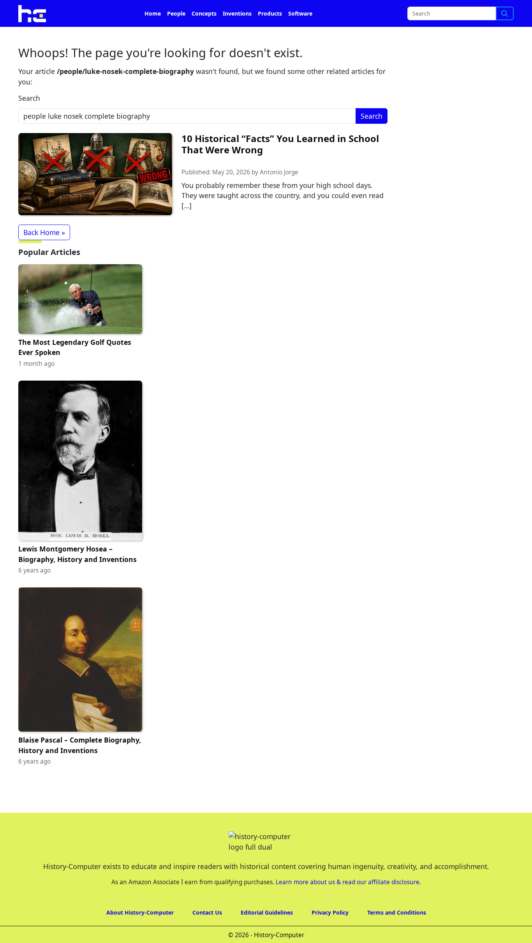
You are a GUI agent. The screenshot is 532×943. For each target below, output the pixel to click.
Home (152, 13)
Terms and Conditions (396, 912)
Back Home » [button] (44, 232)
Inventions (237, 13)
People (176, 13)
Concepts (204, 13)
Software (300, 13)
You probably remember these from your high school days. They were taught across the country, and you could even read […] (282, 196)
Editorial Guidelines (267, 912)
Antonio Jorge (279, 172)
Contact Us (207, 912)
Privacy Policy (330, 912)
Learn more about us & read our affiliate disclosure (347, 882)
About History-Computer (140, 912)
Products (270, 13)
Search (29, 98)
